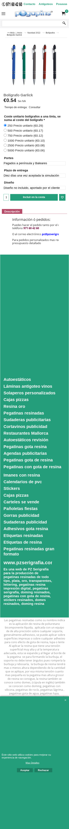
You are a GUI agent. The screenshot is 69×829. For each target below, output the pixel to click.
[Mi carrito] (63, 13)
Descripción (12, 211)
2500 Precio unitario (26, 145)
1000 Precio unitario (26, 140)
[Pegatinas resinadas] (33, 13)
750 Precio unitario (25, 135)
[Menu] (3, 14)
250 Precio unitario (25, 125)
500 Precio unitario (25, 130)
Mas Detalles (32, 762)
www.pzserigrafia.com (29, 562)
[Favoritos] (62, 197)
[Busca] (64, 23)
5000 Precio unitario (26, 150)
